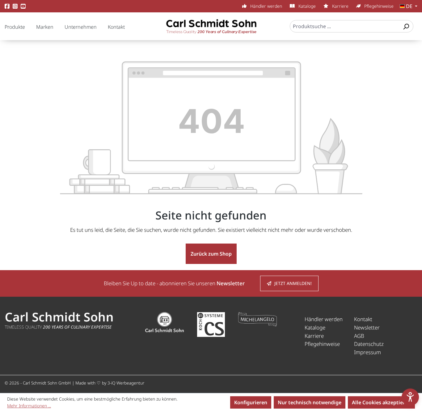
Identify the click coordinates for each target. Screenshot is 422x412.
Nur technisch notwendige (309, 402)
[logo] (59, 320)
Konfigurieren (250, 402)
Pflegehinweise (378, 6)
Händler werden (265, 6)
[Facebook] (7, 6)
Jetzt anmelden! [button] (293, 283)
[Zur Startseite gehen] (210, 29)
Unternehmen (81, 26)
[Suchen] (406, 26)
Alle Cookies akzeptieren (381, 402)
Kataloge (306, 6)
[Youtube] (23, 6)
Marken (44, 26)
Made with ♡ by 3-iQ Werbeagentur (109, 383)
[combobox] (344, 26)
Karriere (339, 6)
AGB (359, 335)
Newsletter (367, 327)
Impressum (367, 352)
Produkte (15, 26)
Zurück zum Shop (211, 253)
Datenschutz (369, 343)
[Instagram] (15, 6)
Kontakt (116, 26)
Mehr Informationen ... (29, 406)
